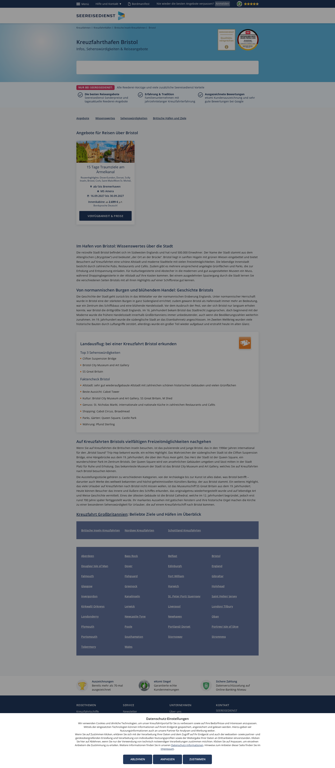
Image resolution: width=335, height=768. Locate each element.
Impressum (167, 749)
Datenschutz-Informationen (187, 745)
